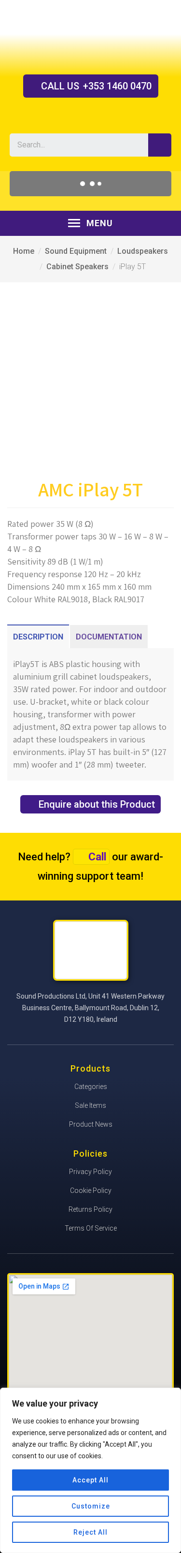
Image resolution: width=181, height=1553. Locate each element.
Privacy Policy (90, 1172)
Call (97, 857)
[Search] (159, 145)
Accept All (90, 1480)
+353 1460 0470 (96, 86)
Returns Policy (90, 1209)
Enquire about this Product (97, 804)
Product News (90, 1124)
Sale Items (90, 1105)
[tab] (38, 636)
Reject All (90, 1532)
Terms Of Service (91, 1228)
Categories (90, 1086)
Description (38, 636)
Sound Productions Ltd (91, 37)
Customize (90, 1506)
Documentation (109, 636)
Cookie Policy (90, 1190)
